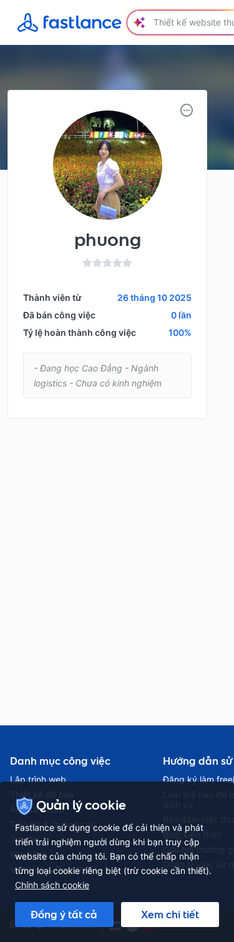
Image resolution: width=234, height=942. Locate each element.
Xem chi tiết (170, 914)
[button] (187, 110)
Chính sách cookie (52, 885)
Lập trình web (38, 780)
